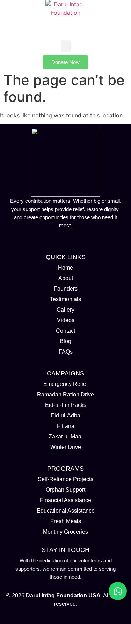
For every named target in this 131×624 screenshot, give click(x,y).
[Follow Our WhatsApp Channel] (118, 591)
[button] (66, 46)
